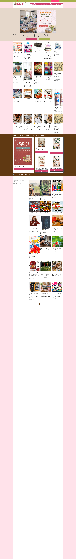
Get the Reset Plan (55, 0)
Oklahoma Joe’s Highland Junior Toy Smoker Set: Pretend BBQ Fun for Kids (34, 296)
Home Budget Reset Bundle (56, 168)
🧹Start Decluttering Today (42, 171)
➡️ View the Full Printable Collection (23, 174)
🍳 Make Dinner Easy (41, 151)
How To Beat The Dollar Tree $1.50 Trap (56, 150)
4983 (45, 303)
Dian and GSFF (19, 184)
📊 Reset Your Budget (56, 170)
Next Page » (50, 303)
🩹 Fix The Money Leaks (24, 168)
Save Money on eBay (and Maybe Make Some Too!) (56, 274)
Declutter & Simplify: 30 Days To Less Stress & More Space (42, 169)
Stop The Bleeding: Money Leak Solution (23, 166)
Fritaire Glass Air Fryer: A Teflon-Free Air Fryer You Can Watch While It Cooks (34, 275)
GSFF (22, 4)
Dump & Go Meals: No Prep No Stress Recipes (42, 149)
